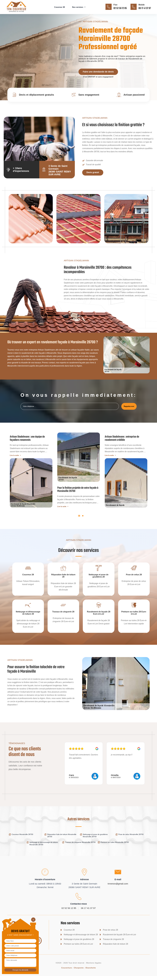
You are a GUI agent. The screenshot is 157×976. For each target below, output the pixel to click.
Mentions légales (93, 963)
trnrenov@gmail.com (118, 884)
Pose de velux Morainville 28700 (131, 834)
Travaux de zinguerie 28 (113, 939)
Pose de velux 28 (110, 930)
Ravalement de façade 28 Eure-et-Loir (119, 935)
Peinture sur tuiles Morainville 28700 (115, 842)
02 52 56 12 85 (120, 8)
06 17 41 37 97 (144, 8)
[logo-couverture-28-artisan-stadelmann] (20, 12)
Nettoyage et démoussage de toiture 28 (81, 935)
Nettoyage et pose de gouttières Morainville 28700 (95, 835)
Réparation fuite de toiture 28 (115, 944)
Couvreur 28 (59, 7)
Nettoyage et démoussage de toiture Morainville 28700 (43, 843)
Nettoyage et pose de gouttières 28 (79, 939)
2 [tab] (82, 515)
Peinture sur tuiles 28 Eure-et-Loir (78, 944)
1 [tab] (79, 515)
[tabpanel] (31, 470)
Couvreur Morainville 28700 (22, 834)
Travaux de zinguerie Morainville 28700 (80, 842)
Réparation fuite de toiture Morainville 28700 (61, 835)
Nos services (77, 7)
